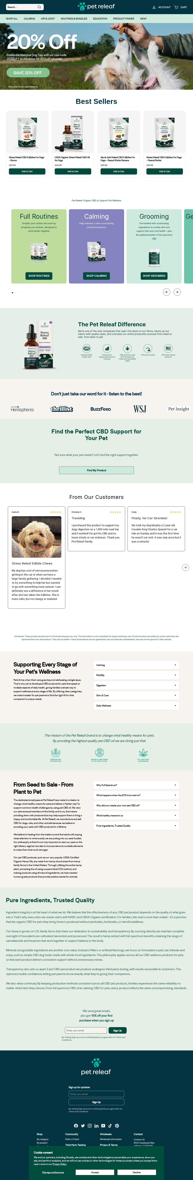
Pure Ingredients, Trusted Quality (113, 825)
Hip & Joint (48, 18)
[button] (12, 292)
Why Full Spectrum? (106, 785)
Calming (29, 18)
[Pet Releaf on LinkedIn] (96, 1125)
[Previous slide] (166, 292)
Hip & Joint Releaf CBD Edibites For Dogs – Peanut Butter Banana (118, 159)
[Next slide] (177, 292)
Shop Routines (38, 275)
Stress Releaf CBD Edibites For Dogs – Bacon (26, 159)
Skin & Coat (102, 695)
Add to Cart (27, 171)
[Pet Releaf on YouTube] (103, 1125)
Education (100, 18)
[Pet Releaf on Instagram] (90, 1125)
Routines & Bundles (74, 18)
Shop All (12, 18)
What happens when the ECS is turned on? (118, 795)
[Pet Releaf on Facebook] (76, 1125)
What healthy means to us (109, 815)
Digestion (101, 685)
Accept (95, 1172)
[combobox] (25, 7)
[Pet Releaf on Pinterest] (117, 1125)
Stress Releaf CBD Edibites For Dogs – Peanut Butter (164, 159)
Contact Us (139, 1139)
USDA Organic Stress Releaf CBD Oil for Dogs (72, 159)
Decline (137, 1172)
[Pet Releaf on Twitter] (83, 1125)
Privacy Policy (59, 1164)
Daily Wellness (104, 705)
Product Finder (123, 18)
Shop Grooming (154, 275)
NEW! (143, 18)
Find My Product (96, 470)
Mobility (100, 675)
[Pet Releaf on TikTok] (110, 1125)
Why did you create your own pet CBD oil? (118, 805)
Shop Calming (96, 275)
